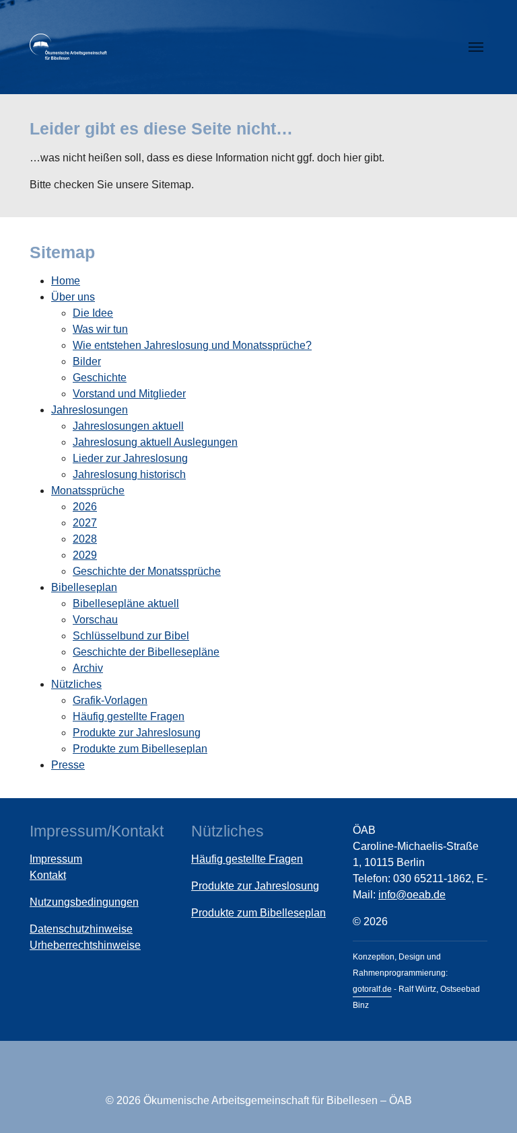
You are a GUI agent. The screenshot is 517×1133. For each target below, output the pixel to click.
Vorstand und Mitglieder (129, 393)
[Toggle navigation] (475, 47)
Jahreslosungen (89, 410)
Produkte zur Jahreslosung (137, 732)
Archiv (88, 668)
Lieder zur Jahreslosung (130, 458)
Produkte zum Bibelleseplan (140, 748)
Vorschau (95, 619)
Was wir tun (100, 329)
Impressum (56, 859)
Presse (68, 765)
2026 (85, 506)
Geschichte (100, 377)
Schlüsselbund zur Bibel (131, 635)
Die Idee (93, 313)
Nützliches (76, 684)
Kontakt (48, 875)
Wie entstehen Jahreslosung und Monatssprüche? (192, 345)
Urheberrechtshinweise (85, 945)
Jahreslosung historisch (129, 474)
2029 (85, 555)
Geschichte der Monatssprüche (147, 571)
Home (65, 280)
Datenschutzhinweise (81, 929)
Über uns (73, 297)
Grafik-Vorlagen (110, 700)
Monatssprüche (88, 490)
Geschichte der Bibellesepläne (146, 652)
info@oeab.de (412, 894)
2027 (85, 523)
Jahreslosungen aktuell (128, 426)
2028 (85, 539)
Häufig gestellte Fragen (128, 716)
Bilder (87, 361)
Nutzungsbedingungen (84, 902)
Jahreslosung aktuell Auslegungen (155, 442)
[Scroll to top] (487, 1103)
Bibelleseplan (84, 587)
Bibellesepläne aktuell (126, 603)
